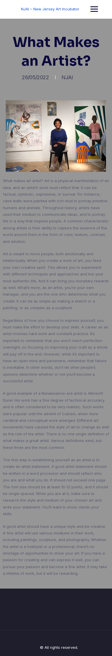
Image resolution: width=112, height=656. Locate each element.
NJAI (67, 77)
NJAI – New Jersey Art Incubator (50, 9)
